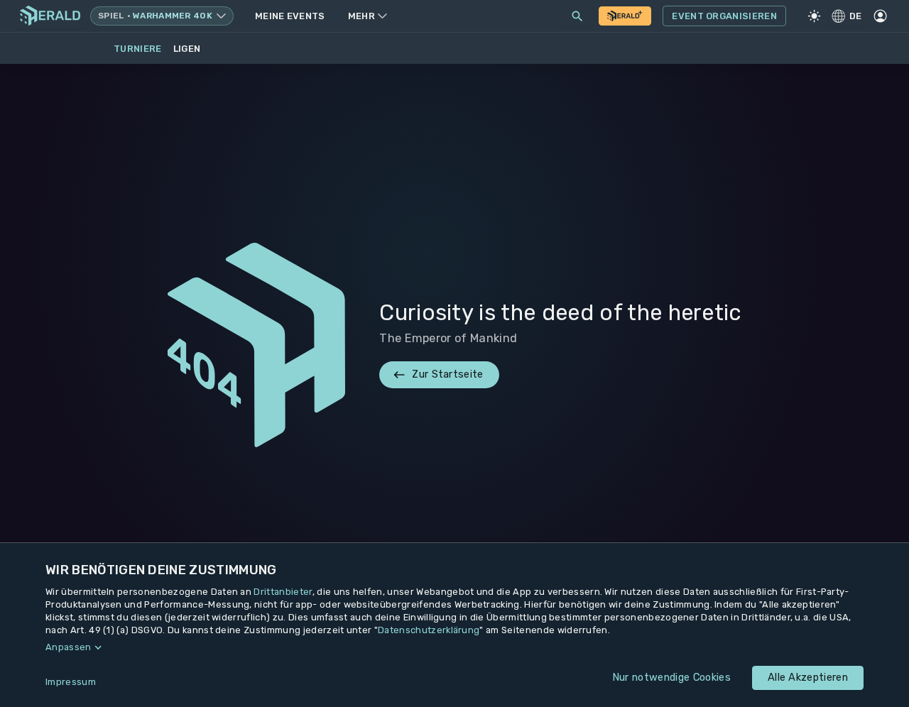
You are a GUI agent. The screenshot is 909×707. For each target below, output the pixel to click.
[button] (454, 647)
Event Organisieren (724, 16)
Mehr (361, 16)
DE (855, 16)
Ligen (187, 48)
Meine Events (290, 16)
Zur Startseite (447, 374)
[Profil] (880, 16)
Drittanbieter (283, 591)
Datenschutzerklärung (428, 630)
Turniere (138, 48)
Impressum (70, 681)
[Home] (50, 16)
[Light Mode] (814, 16)
